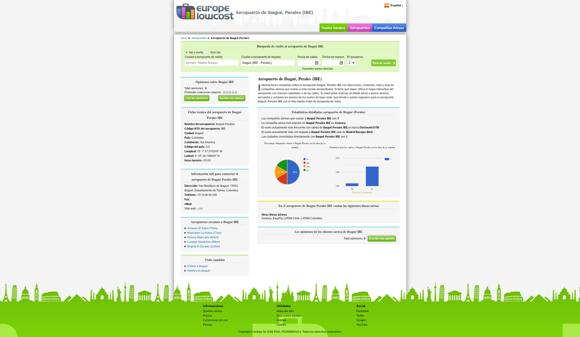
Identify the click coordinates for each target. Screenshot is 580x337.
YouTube (361, 324)
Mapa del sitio (285, 311)
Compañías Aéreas (389, 28)
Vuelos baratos (333, 28)
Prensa (207, 315)
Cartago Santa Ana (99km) (203, 242)
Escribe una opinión (232, 98)
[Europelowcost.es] (205, 18)
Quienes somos (212, 311)
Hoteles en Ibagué (198, 270)
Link (200, 208)
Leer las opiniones (197, 98)
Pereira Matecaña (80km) (203, 237)
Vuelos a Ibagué (197, 266)
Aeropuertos (360, 28)
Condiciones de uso (215, 320)
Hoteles (281, 320)
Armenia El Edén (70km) (202, 228)
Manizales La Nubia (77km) (204, 232)
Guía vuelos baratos (289, 315)
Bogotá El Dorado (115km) (203, 246)
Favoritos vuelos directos (317, 68)
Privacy (207, 324)
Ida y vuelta (196, 52)
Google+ (361, 320)
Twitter (360, 315)
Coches (281, 324)
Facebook (362, 311)
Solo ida (215, 52)
